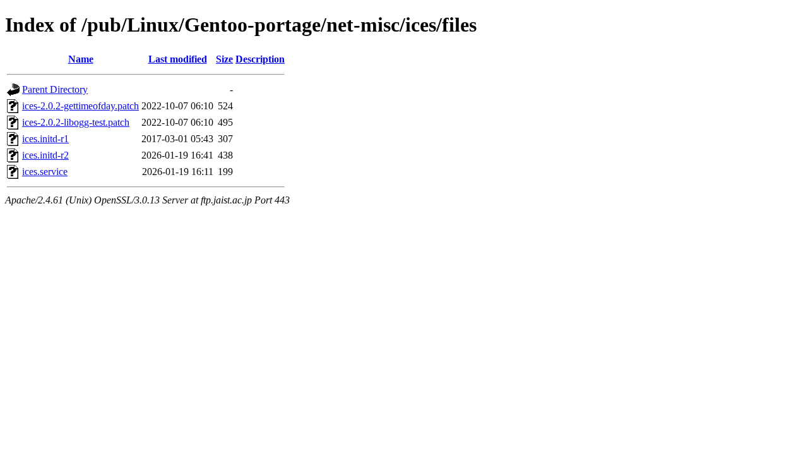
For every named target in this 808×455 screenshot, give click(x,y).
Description (260, 59)
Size (224, 59)
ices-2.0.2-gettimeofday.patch (80, 105)
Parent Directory (55, 89)
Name (80, 59)
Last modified (177, 59)
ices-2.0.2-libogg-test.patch (75, 122)
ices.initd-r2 (45, 155)
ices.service (45, 171)
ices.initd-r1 (45, 138)
